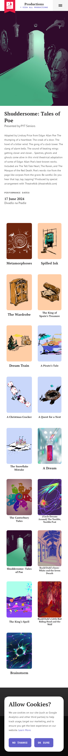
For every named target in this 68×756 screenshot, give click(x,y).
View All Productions (35, 7)
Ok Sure (44, 742)
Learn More (24, 730)
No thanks (20, 742)
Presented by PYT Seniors (19, 126)
